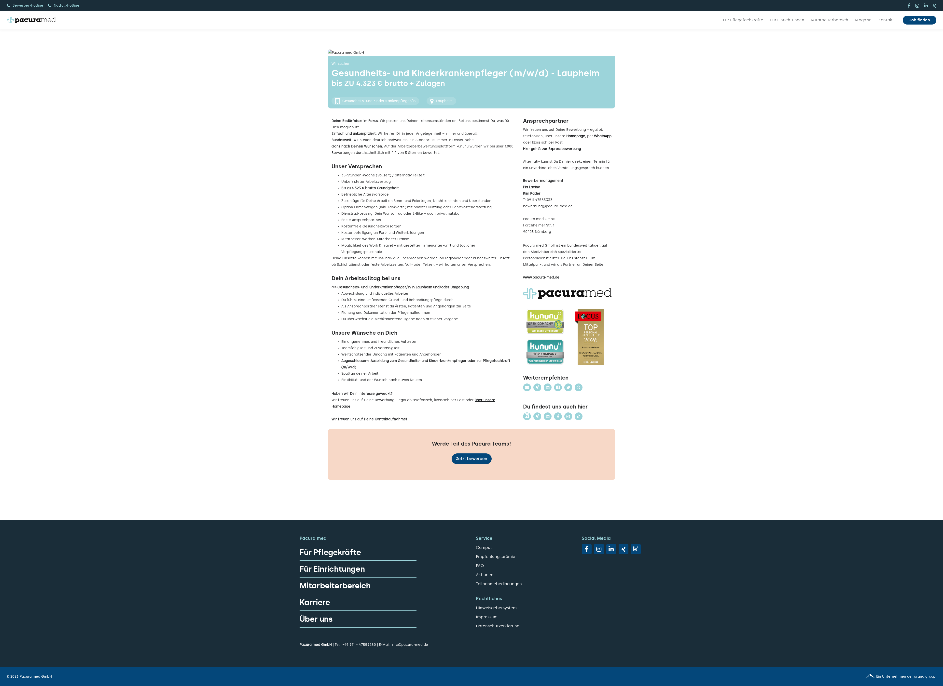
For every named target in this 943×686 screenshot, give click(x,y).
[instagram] (917, 5)
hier (568, 161)
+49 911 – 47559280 (359, 645)
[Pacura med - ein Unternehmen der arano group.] (706, 676)
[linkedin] (926, 5)
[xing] (934, 5)
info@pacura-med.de (409, 645)
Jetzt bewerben (471, 458)
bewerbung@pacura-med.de (548, 206)
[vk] (636, 549)
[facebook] (909, 5)
